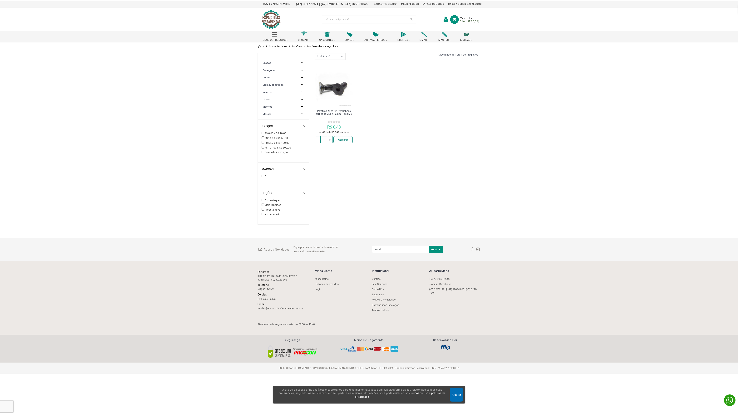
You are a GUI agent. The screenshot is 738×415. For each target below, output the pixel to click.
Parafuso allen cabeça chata (322, 46)
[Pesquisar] (411, 19)
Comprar (343, 139)
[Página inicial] (259, 46)
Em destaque (272, 200)
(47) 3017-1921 (266, 289)
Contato (376, 278)
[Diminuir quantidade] (318, 139)
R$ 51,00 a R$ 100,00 (277, 142)
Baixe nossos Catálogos (465, 4)
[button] (454, 19)
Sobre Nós (378, 289)
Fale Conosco (434, 4)
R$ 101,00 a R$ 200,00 (278, 147)
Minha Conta (322, 278)
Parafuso (297, 46)
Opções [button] (267, 193)
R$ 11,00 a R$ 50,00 (276, 137)
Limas (266, 99)
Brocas (267, 62)
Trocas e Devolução (440, 284)
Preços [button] (267, 126)
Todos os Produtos (276, 46)
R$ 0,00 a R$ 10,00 (275, 133)
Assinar (436, 249)
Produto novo (272, 209)
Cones (266, 77)
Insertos (267, 92)
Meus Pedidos (410, 4)
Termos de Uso (380, 310)
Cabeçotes (269, 70)
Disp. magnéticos (273, 84)
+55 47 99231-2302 (439, 278)
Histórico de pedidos (327, 284)
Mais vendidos (273, 204)
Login (318, 289)
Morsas (267, 113)
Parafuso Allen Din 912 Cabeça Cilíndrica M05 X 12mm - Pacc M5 (334, 112)
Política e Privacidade (384, 299)
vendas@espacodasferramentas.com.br (280, 308)
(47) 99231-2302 (267, 298)
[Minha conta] (446, 19)
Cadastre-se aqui (385, 4)
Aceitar (456, 395)
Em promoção (272, 214)
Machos (267, 106)
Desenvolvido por (445, 340)
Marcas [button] (267, 169)
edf (266, 176)
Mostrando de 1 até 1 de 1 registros (458, 54)
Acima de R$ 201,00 (276, 152)
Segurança (378, 294)
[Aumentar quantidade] (329, 139)
